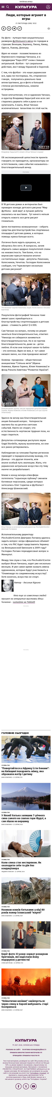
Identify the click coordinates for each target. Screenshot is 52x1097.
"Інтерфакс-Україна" (38, 1073)
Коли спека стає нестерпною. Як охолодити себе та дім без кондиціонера (21, 865)
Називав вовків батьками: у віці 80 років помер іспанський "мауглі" (23, 911)
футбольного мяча (22, 41)
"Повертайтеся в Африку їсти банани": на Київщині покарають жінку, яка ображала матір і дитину (25, 771)
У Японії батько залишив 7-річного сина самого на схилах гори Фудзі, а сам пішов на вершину (23, 818)
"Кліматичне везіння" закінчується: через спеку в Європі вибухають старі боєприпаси (24, 1003)
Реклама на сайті (13, 1049)
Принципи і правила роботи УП (26, 1055)
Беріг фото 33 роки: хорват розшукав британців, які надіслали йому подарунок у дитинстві (24, 956)
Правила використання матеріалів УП (26, 1052)
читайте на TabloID (24, 602)
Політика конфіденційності (34, 1049)
